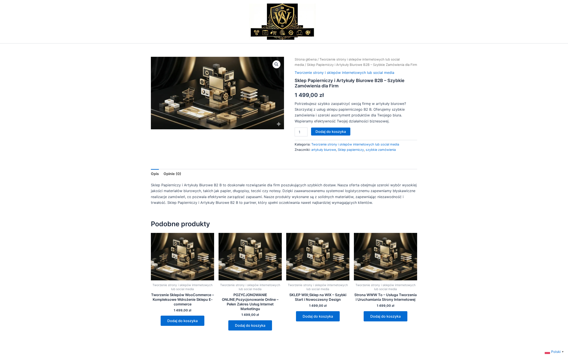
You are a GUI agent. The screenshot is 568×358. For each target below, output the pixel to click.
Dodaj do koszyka (331, 131)
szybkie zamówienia (381, 149)
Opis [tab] (155, 173)
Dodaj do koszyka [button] (182, 321)
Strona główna (306, 59)
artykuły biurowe (323, 149)
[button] (276, 64)
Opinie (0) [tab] (172, 173)
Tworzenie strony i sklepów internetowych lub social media (344, 72)
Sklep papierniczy (351, 149)
